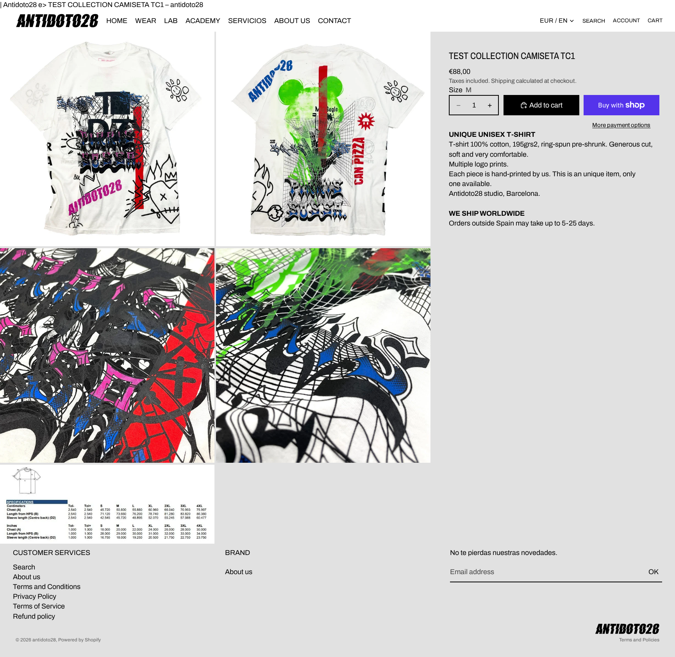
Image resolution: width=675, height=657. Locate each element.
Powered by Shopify (79, 640)
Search (24, 567)
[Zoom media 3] (107, 355)
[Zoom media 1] (107, 139)
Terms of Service (39, 606)
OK (653, 572)
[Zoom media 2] (323, 139)
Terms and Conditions (46, 587)
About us (26, 577)
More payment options (621, 125)
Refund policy (34, 616)
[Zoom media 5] (107, 504)
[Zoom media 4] (323, 355)
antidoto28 (44, 640)
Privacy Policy (34, 596)
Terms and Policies (639, 640)
